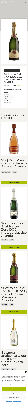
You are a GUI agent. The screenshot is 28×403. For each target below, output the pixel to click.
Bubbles (20, 85)
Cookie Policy (9, 401)
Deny (14, 393)
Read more (14, 182)
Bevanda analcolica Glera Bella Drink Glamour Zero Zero (13, 359)
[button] (25, 371)
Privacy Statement (17, 401)
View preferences (14, 397)
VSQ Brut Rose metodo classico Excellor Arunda (14, 163)
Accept (14, 389)
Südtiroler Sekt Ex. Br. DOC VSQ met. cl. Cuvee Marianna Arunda (14, 294)
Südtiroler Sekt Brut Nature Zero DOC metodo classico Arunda (14, 229)
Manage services (13, 384)
